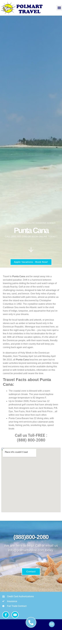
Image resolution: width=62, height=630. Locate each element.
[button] (59, 8)
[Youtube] (15, 614)
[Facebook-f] (5, 614)
